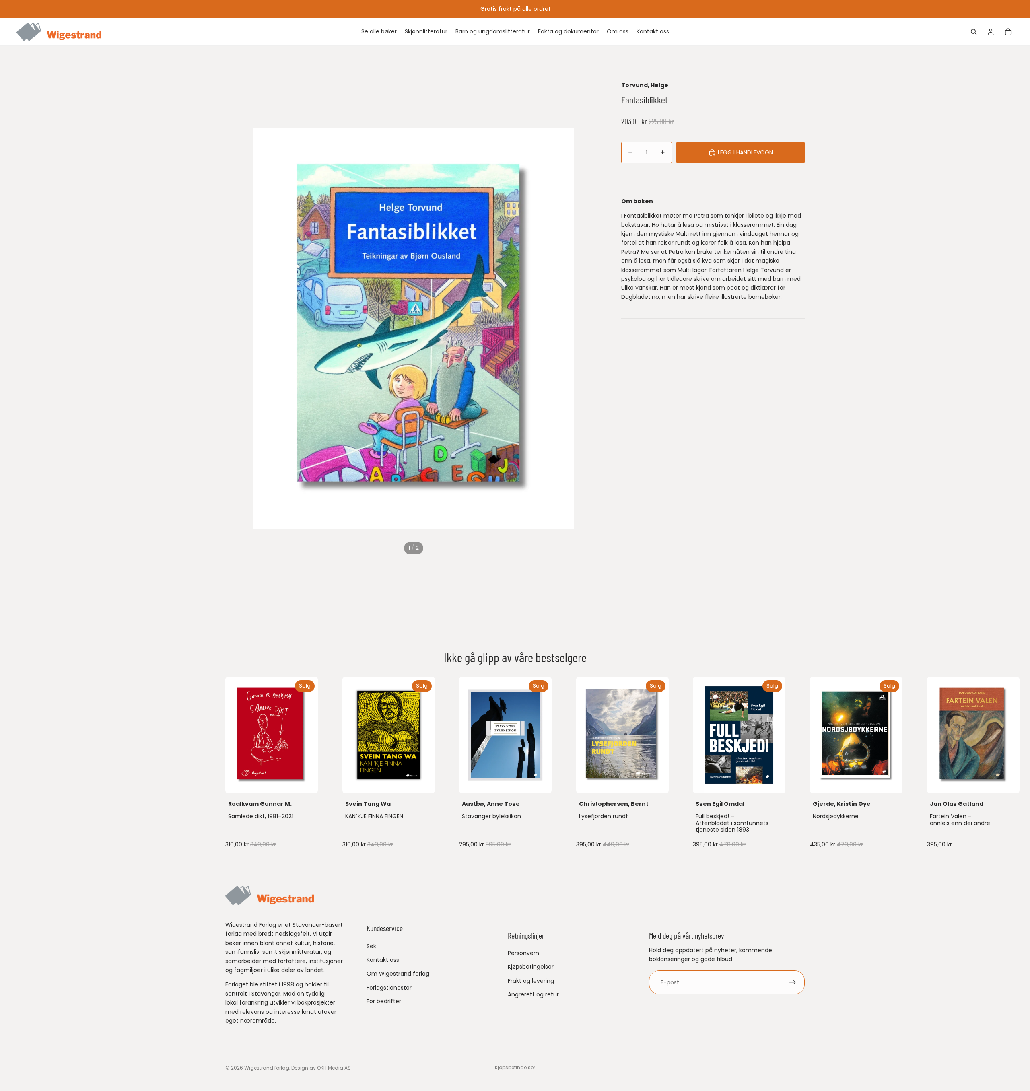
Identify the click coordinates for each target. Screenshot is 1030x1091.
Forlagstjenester (389, 988)
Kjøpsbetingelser (531, 967)
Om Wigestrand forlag (398, 974)
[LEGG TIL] (305, 780)
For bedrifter (384, 1001)
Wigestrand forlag (266, 1067)
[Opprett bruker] (792, 982)
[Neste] (796, 764)
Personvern (523, 953)
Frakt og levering (531, 981)
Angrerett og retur (533, 994)
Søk (371, 946)
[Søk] (974, 32)
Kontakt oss (383, 960)
